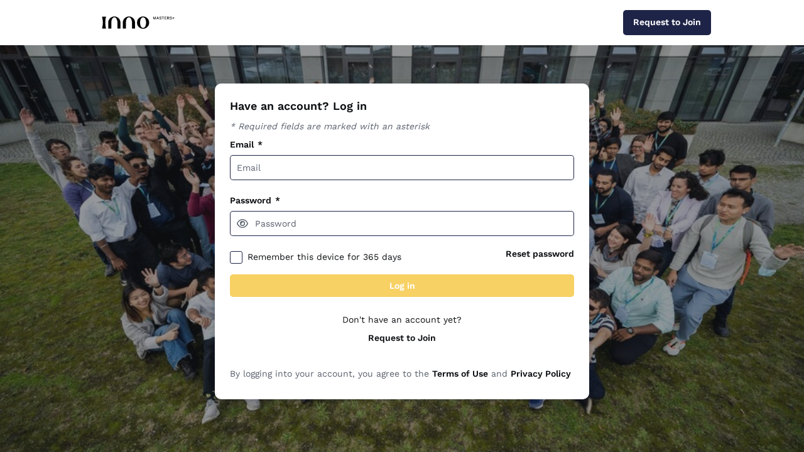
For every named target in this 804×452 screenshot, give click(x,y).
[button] (242, 223)
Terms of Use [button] (460, 374)
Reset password (540, 254)
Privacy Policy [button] (541, 374)
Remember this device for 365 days (324, 257)
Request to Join (402, 338)
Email (246, 144)
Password (255, 200)
